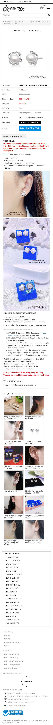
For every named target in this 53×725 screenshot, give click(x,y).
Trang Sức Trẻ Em (13, 599)
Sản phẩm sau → (35, 30)
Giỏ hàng (7, 635)
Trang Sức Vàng (13, 620)
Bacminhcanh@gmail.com (16, 706)
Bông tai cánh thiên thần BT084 (34, 517)
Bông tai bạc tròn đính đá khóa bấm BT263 (33, 541)
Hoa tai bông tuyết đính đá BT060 (13, 467)
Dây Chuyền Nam (13, 561)
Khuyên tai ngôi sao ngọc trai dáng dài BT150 (11, 542)
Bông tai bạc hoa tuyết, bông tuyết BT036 (34, 492)
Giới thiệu (7, 639)
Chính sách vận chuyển (12, 665)
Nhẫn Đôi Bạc (11, 595)
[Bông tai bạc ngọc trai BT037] (25, 57)
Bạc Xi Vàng (11, 616)
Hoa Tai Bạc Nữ (34, 22)
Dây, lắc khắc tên (13, 609)
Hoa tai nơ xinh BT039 (13, 491)
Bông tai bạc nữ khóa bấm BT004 (12, 442)
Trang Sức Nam (12, 557)
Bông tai (6, 155)
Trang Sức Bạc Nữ (20, 22)
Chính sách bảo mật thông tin (14, 661)
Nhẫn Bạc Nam (12, 568)
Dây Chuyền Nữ (12, 578)
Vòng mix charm (12, 623)
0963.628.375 (9, 2)
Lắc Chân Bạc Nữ (13, 585)
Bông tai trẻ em (12, 602)
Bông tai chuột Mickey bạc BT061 (33, 442)
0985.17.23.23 (25, 2)
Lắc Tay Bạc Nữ (12, 588)
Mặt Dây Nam (11, 571)
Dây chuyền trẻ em (14, 606)
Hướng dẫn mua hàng (11, 642)
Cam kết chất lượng (11, 668)
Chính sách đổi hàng (11, 658)
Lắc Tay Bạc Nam (12, 564)
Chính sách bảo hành (11, 654)
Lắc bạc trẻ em (12, 613)
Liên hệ (6, 646)
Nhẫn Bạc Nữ (11, 592)
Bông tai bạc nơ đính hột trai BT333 (34, 418)
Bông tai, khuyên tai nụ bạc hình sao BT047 (34, 467)
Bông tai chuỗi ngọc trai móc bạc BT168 (13, 418)
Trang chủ (7, 22)
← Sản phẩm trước (19, 30)
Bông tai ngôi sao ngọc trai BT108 (13, 517)
